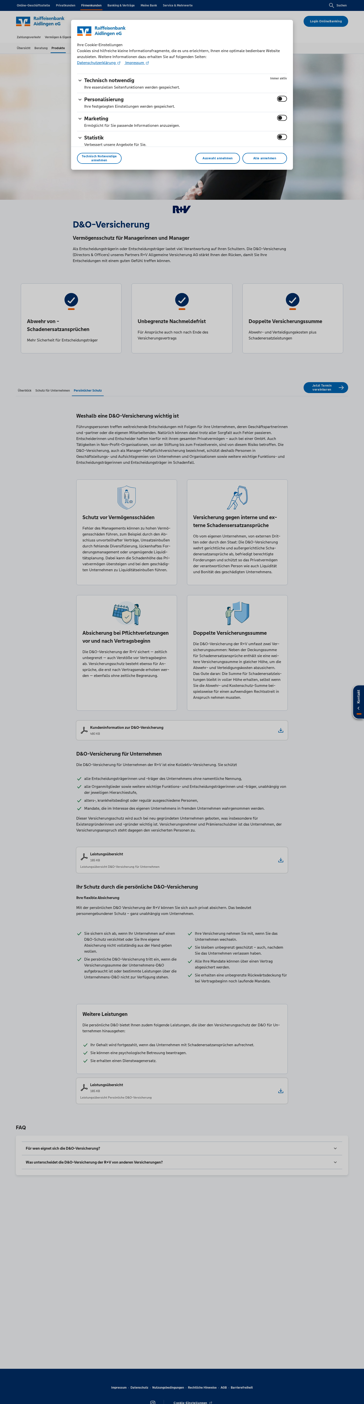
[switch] (282, 99)
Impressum (134, 62)
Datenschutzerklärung (97, 62)
